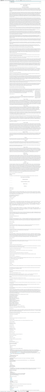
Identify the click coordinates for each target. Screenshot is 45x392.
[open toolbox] (7, 2)
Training (27, 0)
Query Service (24, 0)
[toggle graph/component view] (5, 2)
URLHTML (11, 379)
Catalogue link (11, 388)
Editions (18, 0)
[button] (38, 2)
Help (30, 0)
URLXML (11, 378)
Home (16, 0)
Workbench (21, 0)
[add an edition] (3, 2)
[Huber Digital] (28, 391)
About (29, 0)
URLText (11, 380)
